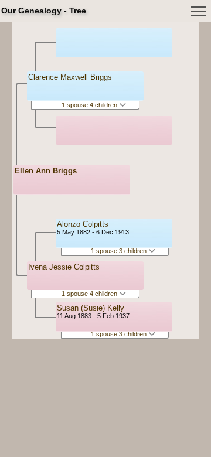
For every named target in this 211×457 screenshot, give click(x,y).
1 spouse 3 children (119, 250)
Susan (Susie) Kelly (90, 307)
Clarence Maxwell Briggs (70, 77)
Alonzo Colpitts (82, 224)
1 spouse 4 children (90, 104)
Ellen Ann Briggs (46, 170)
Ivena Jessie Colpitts (64, 266)
